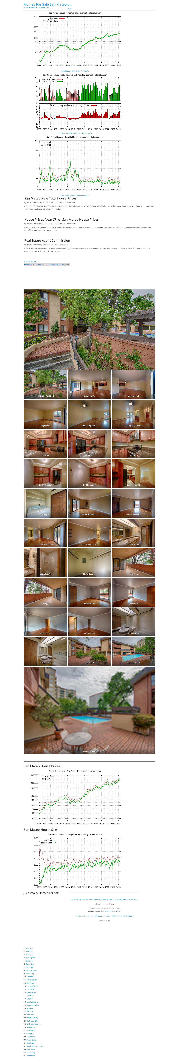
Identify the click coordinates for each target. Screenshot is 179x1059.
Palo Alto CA (110, 911)
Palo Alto (30, 1014)
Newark (30, 1008)
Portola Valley (32, 1018)
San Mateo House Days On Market (75, 195)
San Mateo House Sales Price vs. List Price (75, 133)
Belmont (29, 951)
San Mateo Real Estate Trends (36, 264)
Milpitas (30, 999)
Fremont (30, 976)
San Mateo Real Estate (103, 899)
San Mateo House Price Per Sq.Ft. (75, 71)
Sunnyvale (31, 1049)
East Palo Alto (31, 970)
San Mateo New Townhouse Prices (50, 198)
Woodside (31, 1056)
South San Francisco (35, 1046)
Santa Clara (31, 1040)
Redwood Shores (33, 1024)
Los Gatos (30, 989)
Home (69, 5)
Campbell (29, 961)
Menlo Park (31, 992)
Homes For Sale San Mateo (45, 4)
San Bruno (31, 1027)
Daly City (29, 967)
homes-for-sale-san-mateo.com (36, 7)
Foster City (30, 973)
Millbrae (30, 995)
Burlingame (30, 958)
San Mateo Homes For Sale (59, 264)
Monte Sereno (32, 1002)
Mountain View (33, 1005)
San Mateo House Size (40, 829)
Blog (69, 8)
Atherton (29, 948)
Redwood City (32, 1021)
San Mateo (31, 1037)
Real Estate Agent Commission (47, 240)
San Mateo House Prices (42, 766)
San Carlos (31, 1030)
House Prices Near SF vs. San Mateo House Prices (61, 219)
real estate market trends (65, 202)
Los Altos (30, 983)
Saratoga (30, 1043)
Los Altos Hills (32, 986)
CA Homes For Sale (102, 916)
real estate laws (61, 245)
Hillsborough (32, 980)
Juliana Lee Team (34, 202)
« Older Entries (30, 261)
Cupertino (30, 964)
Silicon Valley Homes (83, 916)
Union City (31, 1052)
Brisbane (29, 954)
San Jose (30, 1033)
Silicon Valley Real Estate (123, 916)
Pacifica (30, 1011)
